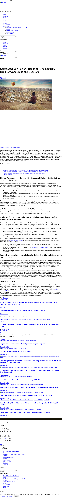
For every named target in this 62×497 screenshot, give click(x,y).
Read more (3, 339)
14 (7, 437)
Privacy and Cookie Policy (7, 496)
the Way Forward (8, 174)
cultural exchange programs (16, 240)
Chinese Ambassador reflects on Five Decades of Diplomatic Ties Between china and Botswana (26, 170)
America (5, 16)
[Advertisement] (29, 6)
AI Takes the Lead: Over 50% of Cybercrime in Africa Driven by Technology (25, 412)
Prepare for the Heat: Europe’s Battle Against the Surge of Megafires (22, 344)
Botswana (3, 78)
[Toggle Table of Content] (1, 167)
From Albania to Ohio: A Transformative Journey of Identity (20, 380)
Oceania (5, 20)
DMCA (8, 29)
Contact (5, 23)
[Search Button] (16, 51)
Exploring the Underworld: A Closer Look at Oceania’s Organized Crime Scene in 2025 (29, 387)
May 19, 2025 (3, 77)
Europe (5, 19)
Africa (4, 14)
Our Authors (6, 24)
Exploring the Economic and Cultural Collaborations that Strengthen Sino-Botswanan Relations (26, 171)
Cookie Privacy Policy (12, 30)
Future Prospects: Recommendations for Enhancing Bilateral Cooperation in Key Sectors (24, 173)
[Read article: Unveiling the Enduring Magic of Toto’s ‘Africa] (31, 348)
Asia (4, 17)
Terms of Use (9, 33)
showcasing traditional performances (41, 247)
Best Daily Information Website (11, 451)
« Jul (1, 444)
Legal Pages (6, 26)
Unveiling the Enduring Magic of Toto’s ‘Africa (15, 351)
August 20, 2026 (4, 330)
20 (5, 438)
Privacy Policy (10, 32)
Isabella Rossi (5, 329)
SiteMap (5, 463)
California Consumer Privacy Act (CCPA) (17, 27)
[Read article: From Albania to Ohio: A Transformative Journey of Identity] (31, 376)
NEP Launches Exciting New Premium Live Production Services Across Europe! (26, 395)
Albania (2, 321)
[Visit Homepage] (3, 2)
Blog (4, 452)
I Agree (16, 496)
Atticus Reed (5, 75)
